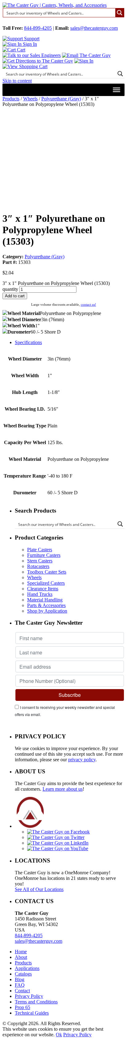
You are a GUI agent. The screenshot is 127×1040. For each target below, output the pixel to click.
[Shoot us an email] (86, 55)
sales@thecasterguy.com (94, 28)
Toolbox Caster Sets (46, 572)
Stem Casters (39, 560)
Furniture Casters (43, 555)
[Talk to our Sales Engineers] (31, 55)
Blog (19, 979)
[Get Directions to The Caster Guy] (37, 60)
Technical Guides (32, 1013)
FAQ (20, 985)
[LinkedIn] (57, 843)
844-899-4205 (38, 28)
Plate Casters (39, 549)
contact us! (88, 304)
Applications (27, 968)
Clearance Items (42, 588)
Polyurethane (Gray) (61, 98)
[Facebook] (58, 831)
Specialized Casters (46, 583)
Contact (22, 990)
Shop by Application (47, 611)
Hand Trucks (39, 594)
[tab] (70, 342)
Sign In (29, 44)
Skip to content (17, 80)
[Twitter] (55, 837)
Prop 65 (22, 1007)
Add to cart (15, 296)
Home (21, 951)
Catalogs (23, 974)
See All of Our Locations (39, 889)
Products (10, 98)
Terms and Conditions (36, 1001)
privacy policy (82, 759)
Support (31, 38)
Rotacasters (38, 566)
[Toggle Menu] (116, 90)
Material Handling (45, 599)
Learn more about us (63, 789)
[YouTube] (57, 848)
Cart (20, 49)
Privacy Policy (29, 996)
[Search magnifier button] (119, 12)
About (21, 957)
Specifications (28, 342)
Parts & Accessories (46, 605)
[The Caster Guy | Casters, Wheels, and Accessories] (54, 5)
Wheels (30, 98)
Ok (59, 1034)
